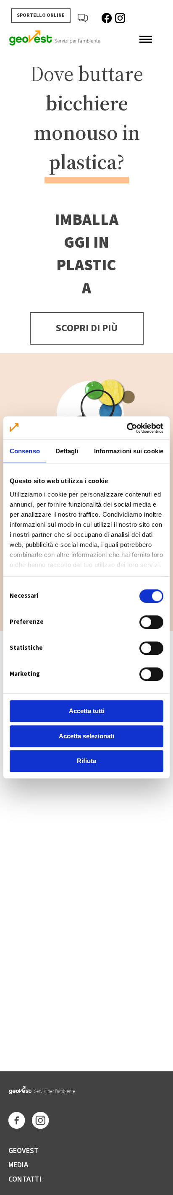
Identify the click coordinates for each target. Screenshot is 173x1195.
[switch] (151, 622)
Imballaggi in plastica (86, 254)
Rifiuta (86, 760)
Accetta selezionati (86, 736)
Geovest (23, 1150)
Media (18, 1165)
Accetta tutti (87, 710)
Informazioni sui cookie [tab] (128, 451)
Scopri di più (87, 328)
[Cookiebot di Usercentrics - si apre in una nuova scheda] (126, 428)
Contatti (25, 1179)
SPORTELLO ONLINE (41, 15)
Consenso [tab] (25, 451)
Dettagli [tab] (67, 451)
